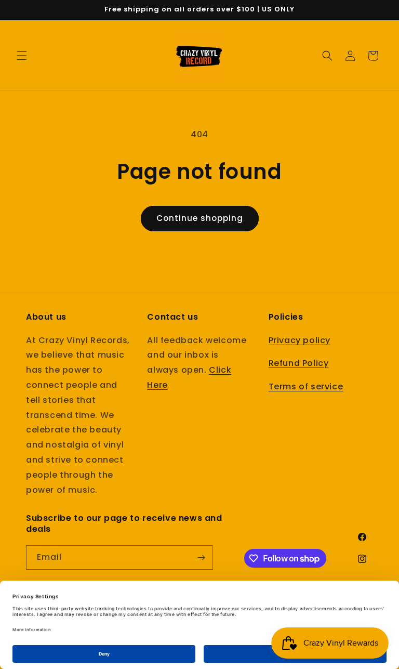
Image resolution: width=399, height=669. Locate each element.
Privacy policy (299, 340)
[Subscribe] (201, 557)
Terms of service (306, 386)
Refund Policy (299, 363)
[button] (21, 55)
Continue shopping (199, 218)
